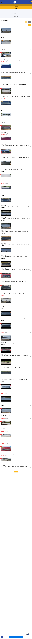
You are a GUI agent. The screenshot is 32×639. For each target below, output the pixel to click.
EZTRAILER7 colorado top (6, 415)
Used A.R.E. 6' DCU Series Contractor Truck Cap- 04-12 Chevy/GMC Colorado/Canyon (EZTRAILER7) (15, 416)
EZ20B (5, 255)
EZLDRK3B (4, 441)
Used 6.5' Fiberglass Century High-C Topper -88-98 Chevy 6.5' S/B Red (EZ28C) (14, 281)
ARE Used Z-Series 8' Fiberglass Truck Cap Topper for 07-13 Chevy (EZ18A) (13, 84)
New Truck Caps (16, 10)
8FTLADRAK (6, 366)
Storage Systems (16, 13)
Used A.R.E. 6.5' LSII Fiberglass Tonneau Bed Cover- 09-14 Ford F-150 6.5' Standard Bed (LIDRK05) (15, 429)
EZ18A (3, 83)
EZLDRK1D (4, 465)
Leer (1, 156)
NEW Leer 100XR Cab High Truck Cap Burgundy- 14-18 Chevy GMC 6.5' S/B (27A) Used (15, 157)
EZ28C (5, 280)
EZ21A (5, 403)
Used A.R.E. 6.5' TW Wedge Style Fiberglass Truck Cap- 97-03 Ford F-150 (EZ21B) (14, 454)
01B (5, 144)
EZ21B (3, 453)
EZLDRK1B (4, 59)
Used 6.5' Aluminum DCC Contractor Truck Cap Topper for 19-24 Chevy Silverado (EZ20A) (15, 244)
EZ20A (5, 243)
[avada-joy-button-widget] (2, 637)
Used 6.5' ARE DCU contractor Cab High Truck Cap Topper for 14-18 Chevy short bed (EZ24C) (14, 232)
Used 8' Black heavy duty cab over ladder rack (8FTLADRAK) (11, 367)
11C (3, 71)
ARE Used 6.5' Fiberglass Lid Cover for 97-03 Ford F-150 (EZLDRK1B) (12, 60)
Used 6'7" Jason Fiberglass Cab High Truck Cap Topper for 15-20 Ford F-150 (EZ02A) (15, 206)
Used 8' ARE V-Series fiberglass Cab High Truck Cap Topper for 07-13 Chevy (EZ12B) (14, 355)
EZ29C (5, 342)
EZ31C (5, 132)
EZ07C (5, 217)
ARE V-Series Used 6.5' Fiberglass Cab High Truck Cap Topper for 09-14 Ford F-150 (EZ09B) (16, 96)
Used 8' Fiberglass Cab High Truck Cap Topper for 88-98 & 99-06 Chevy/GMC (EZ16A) (15, 391)
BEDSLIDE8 (6, 193)
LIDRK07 (4, 428)
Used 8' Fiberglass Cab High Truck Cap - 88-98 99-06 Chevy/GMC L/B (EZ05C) (14, 379)
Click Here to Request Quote (16, 637)
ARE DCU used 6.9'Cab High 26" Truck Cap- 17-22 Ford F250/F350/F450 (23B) (13, 35)
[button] (29, 2)
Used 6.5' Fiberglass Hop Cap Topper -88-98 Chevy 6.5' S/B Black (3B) (12, 293)
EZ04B (4, 47)
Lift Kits (16, 6)
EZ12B (5, 354)
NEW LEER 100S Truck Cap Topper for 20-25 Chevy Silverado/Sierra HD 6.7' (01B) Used (15, 145)
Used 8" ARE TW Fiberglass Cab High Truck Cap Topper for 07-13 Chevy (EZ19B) (14, 318)
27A (3, 156)
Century (2, 132)
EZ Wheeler (2, 144)
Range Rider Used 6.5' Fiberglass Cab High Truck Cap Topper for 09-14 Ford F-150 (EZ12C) (15, 181)
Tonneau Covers (16, 16)
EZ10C (5, 268)
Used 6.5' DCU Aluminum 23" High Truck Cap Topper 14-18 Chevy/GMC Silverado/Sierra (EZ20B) (15, 257)
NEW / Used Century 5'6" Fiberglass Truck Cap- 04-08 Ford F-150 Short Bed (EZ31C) (14, 133)
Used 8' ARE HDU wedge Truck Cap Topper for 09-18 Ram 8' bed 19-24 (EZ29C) (14, 343)
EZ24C (5, 230)
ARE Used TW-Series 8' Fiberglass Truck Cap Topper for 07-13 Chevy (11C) (13, 72)
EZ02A (5, 205)
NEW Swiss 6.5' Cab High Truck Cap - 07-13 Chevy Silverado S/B (11, 169)
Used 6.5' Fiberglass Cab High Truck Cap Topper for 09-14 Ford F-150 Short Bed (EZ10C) (15, 269)
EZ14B (3, 120)
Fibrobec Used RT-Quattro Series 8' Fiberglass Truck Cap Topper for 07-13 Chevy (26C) (15, 108)
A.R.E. (1, 47)
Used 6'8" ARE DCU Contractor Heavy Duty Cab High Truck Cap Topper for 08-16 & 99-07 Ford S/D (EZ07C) (15, 219)
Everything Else (16, 8)
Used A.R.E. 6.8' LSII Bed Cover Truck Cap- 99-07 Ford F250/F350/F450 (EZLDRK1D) (14, 466)
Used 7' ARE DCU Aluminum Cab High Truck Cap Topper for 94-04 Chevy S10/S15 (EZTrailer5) (14, 306)
